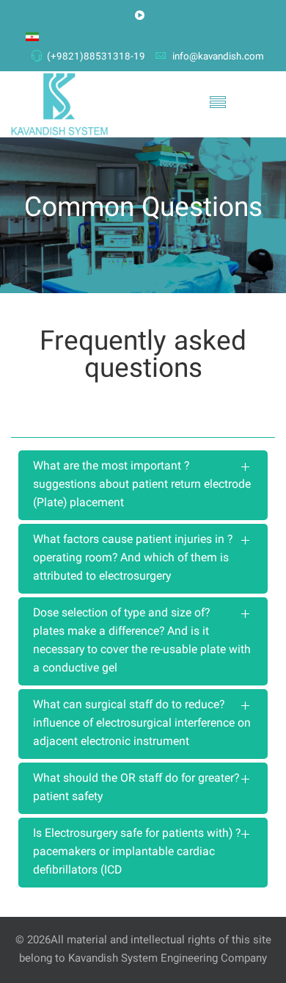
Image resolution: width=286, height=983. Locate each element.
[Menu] (218, 104)
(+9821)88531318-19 (96, 57)
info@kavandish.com (218, 57)
